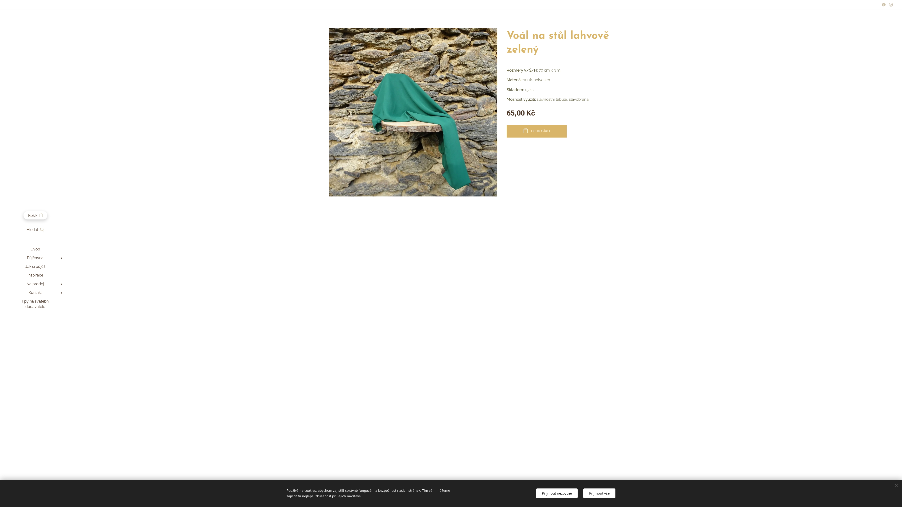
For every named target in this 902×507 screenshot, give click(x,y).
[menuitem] (35, 249)
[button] (35, 229)
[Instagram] (891, 5)
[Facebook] (884, 5)
